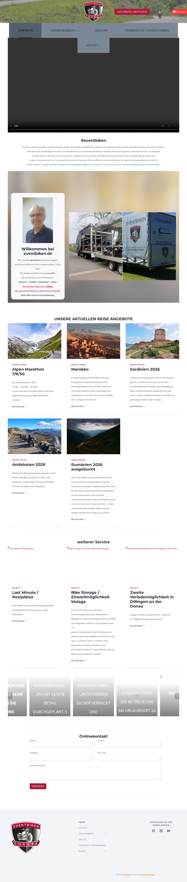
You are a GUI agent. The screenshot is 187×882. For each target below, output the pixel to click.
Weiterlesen (19, 406)
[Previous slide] (10, 695)
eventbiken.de (126, 875)
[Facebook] (154, 831)
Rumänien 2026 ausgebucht (87, 467)
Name (33, 740)
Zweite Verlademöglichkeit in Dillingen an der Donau (152, 599)
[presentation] (34, 341)
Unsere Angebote (86, 833)
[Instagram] (161, 831)
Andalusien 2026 (28, 464)
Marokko (80, 369)
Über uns (101, 30)
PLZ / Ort (102, 752)
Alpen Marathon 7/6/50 (28, 371)
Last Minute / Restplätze (132, 11)
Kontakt (82, 851)
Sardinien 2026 (145, 369)
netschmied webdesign (147, 875)
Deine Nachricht (38, 765)
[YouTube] (169, 831)
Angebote (16, 588)
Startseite (25, 30)
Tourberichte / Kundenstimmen (147, 30)
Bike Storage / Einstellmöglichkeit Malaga (90, 597)
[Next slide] (177, 695)
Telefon (34, 752)
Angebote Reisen (19, 365)
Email (101, 740)
